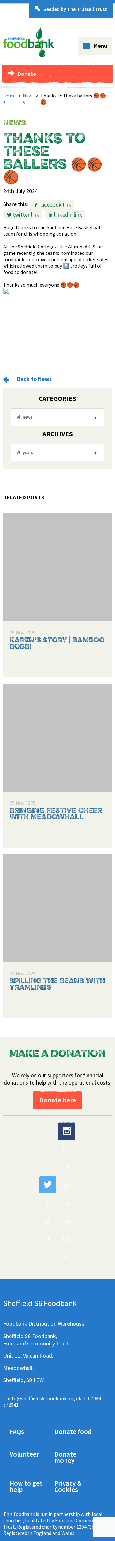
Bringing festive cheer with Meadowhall (56, 814)
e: (42, 1398)
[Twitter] (47, 1184)
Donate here (57, 1100)
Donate (27, 73)
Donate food (73, 1432)
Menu (100, 45)
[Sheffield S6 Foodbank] (28, 55)
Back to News (34, 379)
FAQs (17, 1432)
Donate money (65, 1458)
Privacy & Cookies (67, 1487)
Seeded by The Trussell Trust (75, 9)
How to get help (26, 1487)
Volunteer (24, 1455)
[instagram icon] (66, 1131)
